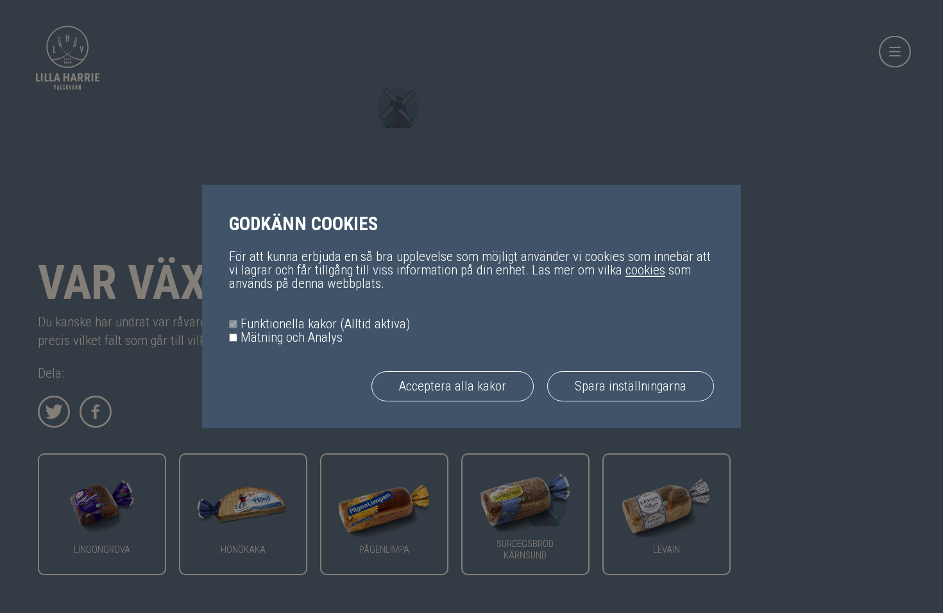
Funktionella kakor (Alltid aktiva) (326, 324)
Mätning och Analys (292, 337)
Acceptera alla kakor (452, 386)
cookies (645, 270)
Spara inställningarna (630, 386)
